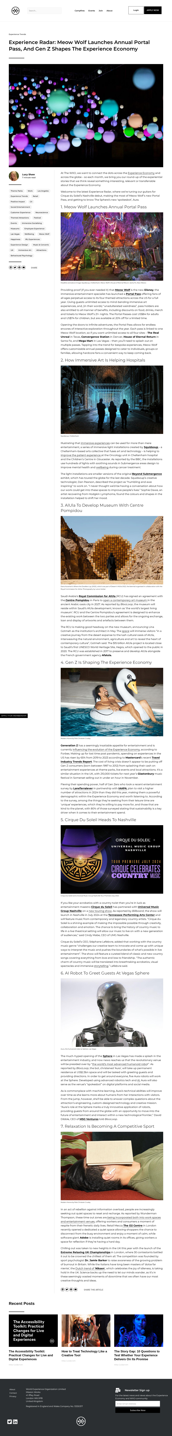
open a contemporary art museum (125, 600)
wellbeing (102, 467)
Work (30, 191)
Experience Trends (17, 34)
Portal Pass (133, 293)
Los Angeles (43, 191)
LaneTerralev (81, 788)
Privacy (12, 1396)
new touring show (100, 910)
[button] (11, 267)
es (93, 1221)
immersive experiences (95, 443)
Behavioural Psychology (21, 255)
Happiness (15, 239)
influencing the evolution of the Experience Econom (106, 749)
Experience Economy (141, 173)
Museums (15, 228)
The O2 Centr (132, 1225)
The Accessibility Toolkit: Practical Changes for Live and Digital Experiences (31, 1355)
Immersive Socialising (32, 223)
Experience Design (19, 245)
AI (138, 1080)
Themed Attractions (20, 218)
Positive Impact (18, 201)
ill (79, 910)
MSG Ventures (89, 1119)
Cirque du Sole (101, 906)
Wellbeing (29, 234)
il (111, 906)
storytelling (101, 965)
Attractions (41, 250)
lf (129, 289)
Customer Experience (20, 212)
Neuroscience (42, 212)
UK (12, 250)
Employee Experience (34, 228)
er (91, 788)
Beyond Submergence (147, 473)
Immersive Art (24, 250)
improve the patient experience (81, 455)
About (109, 10)
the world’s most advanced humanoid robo (119, 1064)
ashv (75, 910)
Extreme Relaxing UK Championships (85, 1252)
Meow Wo (121, 289)
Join (101, 10)
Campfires (80, 10)
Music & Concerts (41, 245)
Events (14, 223)
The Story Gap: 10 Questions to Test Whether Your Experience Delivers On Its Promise (137, 1355)
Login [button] (136, 10)
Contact (13, 1393)
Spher (107, 1056)
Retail (35, 196)
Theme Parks (17, 191)
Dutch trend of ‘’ (90, 1268)
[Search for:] (44, 11)
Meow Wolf (44, 234)
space (125, 631)
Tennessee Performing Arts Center (131, 914)
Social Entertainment (20, 207)
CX (31, 201)
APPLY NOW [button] (153, 10)
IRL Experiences (32, 239)
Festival (37, 218)
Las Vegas (15, 234)
